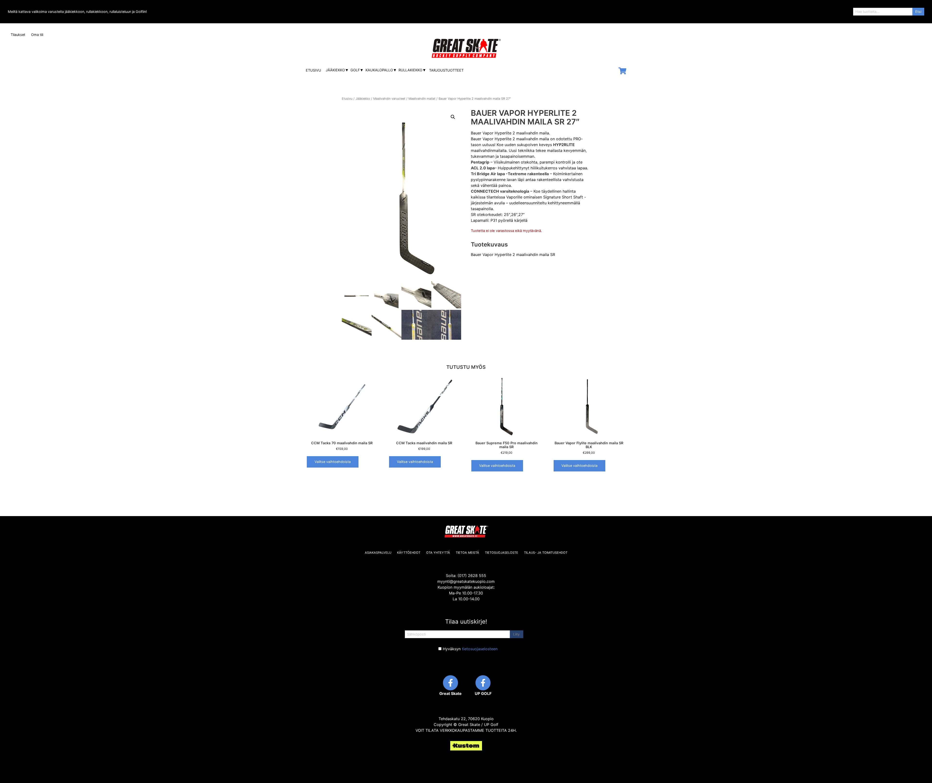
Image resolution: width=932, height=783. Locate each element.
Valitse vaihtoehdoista (333, 462)
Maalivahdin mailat (421, 98)
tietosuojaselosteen (480, 648)
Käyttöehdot (408, 552)
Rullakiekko (410, 70)
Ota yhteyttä (438, 552)
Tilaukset (18, 35)
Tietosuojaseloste (501, 552)
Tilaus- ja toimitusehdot (545, 552)
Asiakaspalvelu (378, 552)
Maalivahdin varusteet (389, 98)
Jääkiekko (335, 70)
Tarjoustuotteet (446, 70)
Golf (355, 70)
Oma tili (37, 35)
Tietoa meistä (467, 552)
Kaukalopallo (379, 70)
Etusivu (313, 70)
